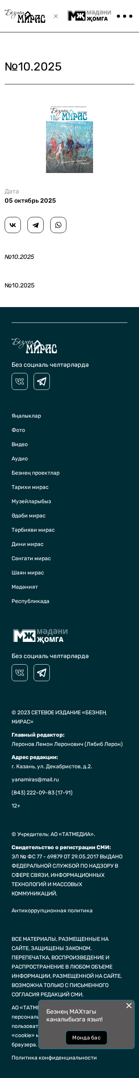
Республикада (30, 601)
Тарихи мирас (30, 487)
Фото (18, 430)
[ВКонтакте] (13, 225)
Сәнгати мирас (31, 558)
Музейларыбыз (31, 501)
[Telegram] (35, 225)
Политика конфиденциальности (54, 1057)
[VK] (20, 381)
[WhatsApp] (58, 225)
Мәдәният (25, 587)
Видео (20, 444)
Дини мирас (28, 544)
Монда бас (86, 1037)
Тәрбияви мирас (33, 530)
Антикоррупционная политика (52, 910)
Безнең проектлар (35, 473)
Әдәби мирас (29, 515)
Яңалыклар (26, 416)
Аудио (20, 458)
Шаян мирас (28, 572)
